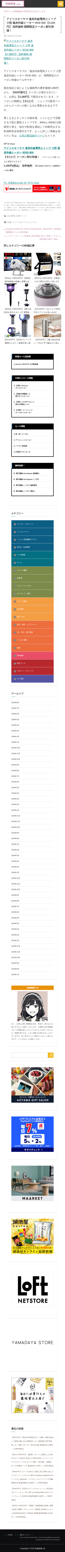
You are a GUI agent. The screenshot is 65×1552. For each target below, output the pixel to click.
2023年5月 (15, 918)
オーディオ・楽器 (23, 593)
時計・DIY (21, 617)
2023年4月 (15, 923)
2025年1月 (15, 810)
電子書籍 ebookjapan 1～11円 (27, 479)
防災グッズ (21, 663)
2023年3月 (15, 929)
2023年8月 (15, 901)
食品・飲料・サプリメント (27, 624)
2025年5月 (15, 787)
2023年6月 (15, 912)
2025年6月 (15, 782)
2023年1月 (15, 940)
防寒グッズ (21, 216)
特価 (9, 222)
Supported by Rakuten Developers (48, 1539)
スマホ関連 (21, 555)
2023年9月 (15, 895)
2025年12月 (15, 748)
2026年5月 (15, 719)
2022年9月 (15, 963)
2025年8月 (15, 770)
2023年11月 (15, 884)
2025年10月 (15, 759)
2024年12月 (15, 816)
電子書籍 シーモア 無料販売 (26, 485)
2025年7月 (15, 776)
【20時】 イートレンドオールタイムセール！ (24, 411)
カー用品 (20, 679)
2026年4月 (15, 725)
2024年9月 (15, 833)
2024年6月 (15, 850)
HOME (10, 1535)
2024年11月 (15, 821)
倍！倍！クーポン (22, 434)
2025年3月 (15, 799)
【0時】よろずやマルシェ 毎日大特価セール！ (25, 403)
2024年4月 (15, 861)
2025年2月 (15, 804)
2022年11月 (15, 952)
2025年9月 (15, 765)
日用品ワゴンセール (22, 452)
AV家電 (19, 578)
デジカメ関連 (22, 601)
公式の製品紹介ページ (32, 135)
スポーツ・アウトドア (25, 671)
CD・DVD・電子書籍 (25, 632)
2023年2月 (15, 935)
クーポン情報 (22, 640)
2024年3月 (15, 867)
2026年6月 (15, 714)
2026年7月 (15, 708)
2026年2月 (15, 736)
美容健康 (20, 655)
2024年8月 (15, 838)
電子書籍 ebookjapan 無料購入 (28, 473)
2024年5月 (15, 855)
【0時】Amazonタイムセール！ (21, 387)
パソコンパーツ (23, 532)
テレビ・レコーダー (24, 586)
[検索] (51, 1055)
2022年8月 (15, 969)
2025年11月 (15, 753)
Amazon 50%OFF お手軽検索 (26, 364)
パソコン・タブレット (25, 524)
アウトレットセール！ (23, 440)
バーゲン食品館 (21, 446)
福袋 (18, 648)
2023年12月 (15, 878)
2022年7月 (15, 974)
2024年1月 (15, 872)
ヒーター (33, 222)
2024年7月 (15, 844)
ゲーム (19, 562)
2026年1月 (15, 742)
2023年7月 (15, 906)
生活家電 (11, 216)
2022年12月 (15, 946)
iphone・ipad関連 (23, 547)
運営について (25, 1535)
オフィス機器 (22, 570)
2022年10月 (15, 957)
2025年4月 (15, 793)
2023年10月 (15, 889)
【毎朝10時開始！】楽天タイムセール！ (23, 395)
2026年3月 (15, 731)
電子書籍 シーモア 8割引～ (26, 491)
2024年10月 (15, 827)
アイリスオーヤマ (20, 222)
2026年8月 (15, 702)
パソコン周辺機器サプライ (27, 539)
